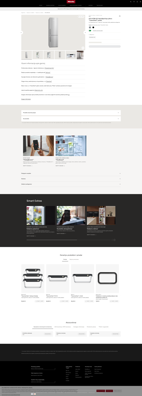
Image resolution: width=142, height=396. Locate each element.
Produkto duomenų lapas (98, 30)
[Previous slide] (21, 32)
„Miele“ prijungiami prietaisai (88, 374)
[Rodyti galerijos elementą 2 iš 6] (37, 55)
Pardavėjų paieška (35, 366)
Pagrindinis (23, 12)
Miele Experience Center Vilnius (36, 375)
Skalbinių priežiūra (50, 5)
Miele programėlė (88, 371)
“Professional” (100, 5)
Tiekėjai (67, 378)
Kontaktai (67, 380)
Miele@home (87, 369)
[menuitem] (41, 5)
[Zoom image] (83, 48)
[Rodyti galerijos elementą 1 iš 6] (26, 55)
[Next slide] (85, 32)
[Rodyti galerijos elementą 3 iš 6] (48, 55)
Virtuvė (40, 5)
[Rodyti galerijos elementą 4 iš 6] (60, 55)
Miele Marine (96, 371)
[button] (90, 27)
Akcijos (76, 373)
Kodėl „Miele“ (77, 369)
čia (68, 94)
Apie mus (67, 370)
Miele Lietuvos (68, 372)
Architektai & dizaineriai (98, 373)
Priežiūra (91, 5)
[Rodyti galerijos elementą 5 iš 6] (71, 55)
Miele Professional (97, 369)
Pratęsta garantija (78, 377)
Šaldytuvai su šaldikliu (39, 12)
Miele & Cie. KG (39, 90)
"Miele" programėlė (103, 326)
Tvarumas (67, 374)
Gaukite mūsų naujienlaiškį (37, 379)
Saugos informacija (26, 99)
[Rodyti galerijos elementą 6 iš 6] (82, 55)
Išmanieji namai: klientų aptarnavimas (89, 377)
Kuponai (76, 371)
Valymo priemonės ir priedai (76, 5)
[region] (53, 32)
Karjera (67, 376)
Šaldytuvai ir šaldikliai (30, 12)
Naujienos (77, 375)
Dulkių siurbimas (62, 5)
